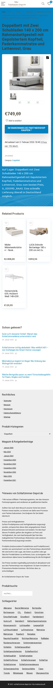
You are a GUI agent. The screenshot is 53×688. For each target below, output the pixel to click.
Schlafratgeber (26, 656)
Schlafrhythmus (11, 660)
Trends (7, 673)
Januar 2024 (8, 456)
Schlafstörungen (28, 660)
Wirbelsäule (18, 673)
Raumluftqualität (11, 638)
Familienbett (38, 617)
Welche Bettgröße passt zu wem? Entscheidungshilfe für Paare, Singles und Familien (26, 375)
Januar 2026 (8, 448)
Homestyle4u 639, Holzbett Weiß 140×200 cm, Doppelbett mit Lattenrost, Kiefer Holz (12, 298)
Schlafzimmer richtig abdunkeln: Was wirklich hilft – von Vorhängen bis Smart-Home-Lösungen (25, 348)
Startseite (7, 401)
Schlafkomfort (31, 651)
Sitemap (7, 417)
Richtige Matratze (30, 638)
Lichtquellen (25, 625)
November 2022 (10, 472)
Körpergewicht (10, 625)
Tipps (40, 669)
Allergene (8, 608)
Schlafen (7, 647)
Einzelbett (25, 617)
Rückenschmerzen (12, 643)
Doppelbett (29, 12)
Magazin (7, 405)
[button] (47, 57)
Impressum (8, 409)
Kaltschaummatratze (36, 621)
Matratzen (8, 634)
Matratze (41, 630)
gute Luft (8, 621)
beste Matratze (22, 608)
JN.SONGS (9, 156)
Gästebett (19, 621)
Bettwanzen (9, 612)
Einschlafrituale (10, 617)
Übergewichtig (42, 673)
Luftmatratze (27, 630)
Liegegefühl (38, 625)
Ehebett (27, 612)
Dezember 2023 (10, 460)
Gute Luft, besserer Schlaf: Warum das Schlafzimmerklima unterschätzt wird (19, 335)
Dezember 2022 (10, 468)
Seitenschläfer (28, 669)
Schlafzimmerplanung (29, 664)
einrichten (39, 612)
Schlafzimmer (10, 664)
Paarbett (20, 634)
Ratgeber (31, 634)
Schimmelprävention (32, 643)
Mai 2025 (7, 452)
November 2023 (10, 464)
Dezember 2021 (10, 480)
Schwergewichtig (11, 669)
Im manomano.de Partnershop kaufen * (26, 129)
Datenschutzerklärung (12, 413)
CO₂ (19, 612)
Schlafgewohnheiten (13, 651)
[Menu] (3, 3)
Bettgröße (36, 608)
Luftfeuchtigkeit (11, 630)
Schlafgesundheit (22, 647)
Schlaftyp (43, 660)
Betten (19, 12)
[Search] (43, 3)
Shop (10, 12)
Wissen (29, 673)
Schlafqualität (10, 656)
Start (4, 12)
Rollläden (45, 638)
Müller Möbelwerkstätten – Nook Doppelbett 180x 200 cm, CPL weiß (13, 250)
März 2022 (8, 476)
